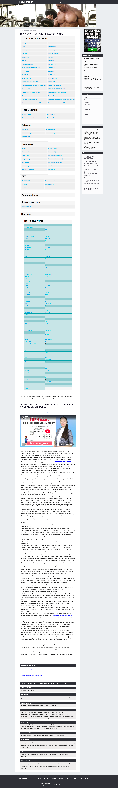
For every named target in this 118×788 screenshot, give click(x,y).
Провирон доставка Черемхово (90, 169)
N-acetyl (86, 99)
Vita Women (86, 114)
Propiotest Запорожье (88, 175)
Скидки (70, 2)
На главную (41, 778)
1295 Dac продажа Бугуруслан (63, 461)
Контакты (82, 2)
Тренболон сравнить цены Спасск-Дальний (32, 672)
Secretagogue (87, 109)
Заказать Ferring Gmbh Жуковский (91, 189)
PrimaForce (86, 102)
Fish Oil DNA (87, 104)
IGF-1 (85, 119)
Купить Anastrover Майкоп (90, 186)
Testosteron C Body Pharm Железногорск (31, 675)
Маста (85, 97)
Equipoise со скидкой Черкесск (29, 670)
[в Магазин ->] (92, 52)
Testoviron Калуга (90, 161)
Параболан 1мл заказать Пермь (92, 183)
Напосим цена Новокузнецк (90, 177)
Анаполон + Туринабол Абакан (91, 172)
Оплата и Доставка (60, 2)
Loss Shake (86, 121)
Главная (40, 2)
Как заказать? (48, 2)
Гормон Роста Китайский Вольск (91, 166)
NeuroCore (86, 112)
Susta (85, 107)
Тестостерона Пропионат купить (90, 163)
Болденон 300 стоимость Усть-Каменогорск (90, 157)
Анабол (85, 117)
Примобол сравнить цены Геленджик (91, 180)
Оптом (76, 2)
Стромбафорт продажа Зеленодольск (62, 615)
